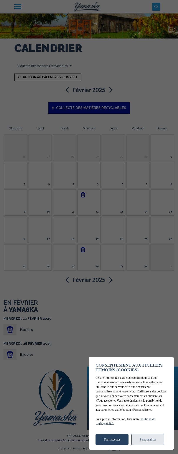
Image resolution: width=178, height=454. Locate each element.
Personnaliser (148, 439)
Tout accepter (112, 439)
